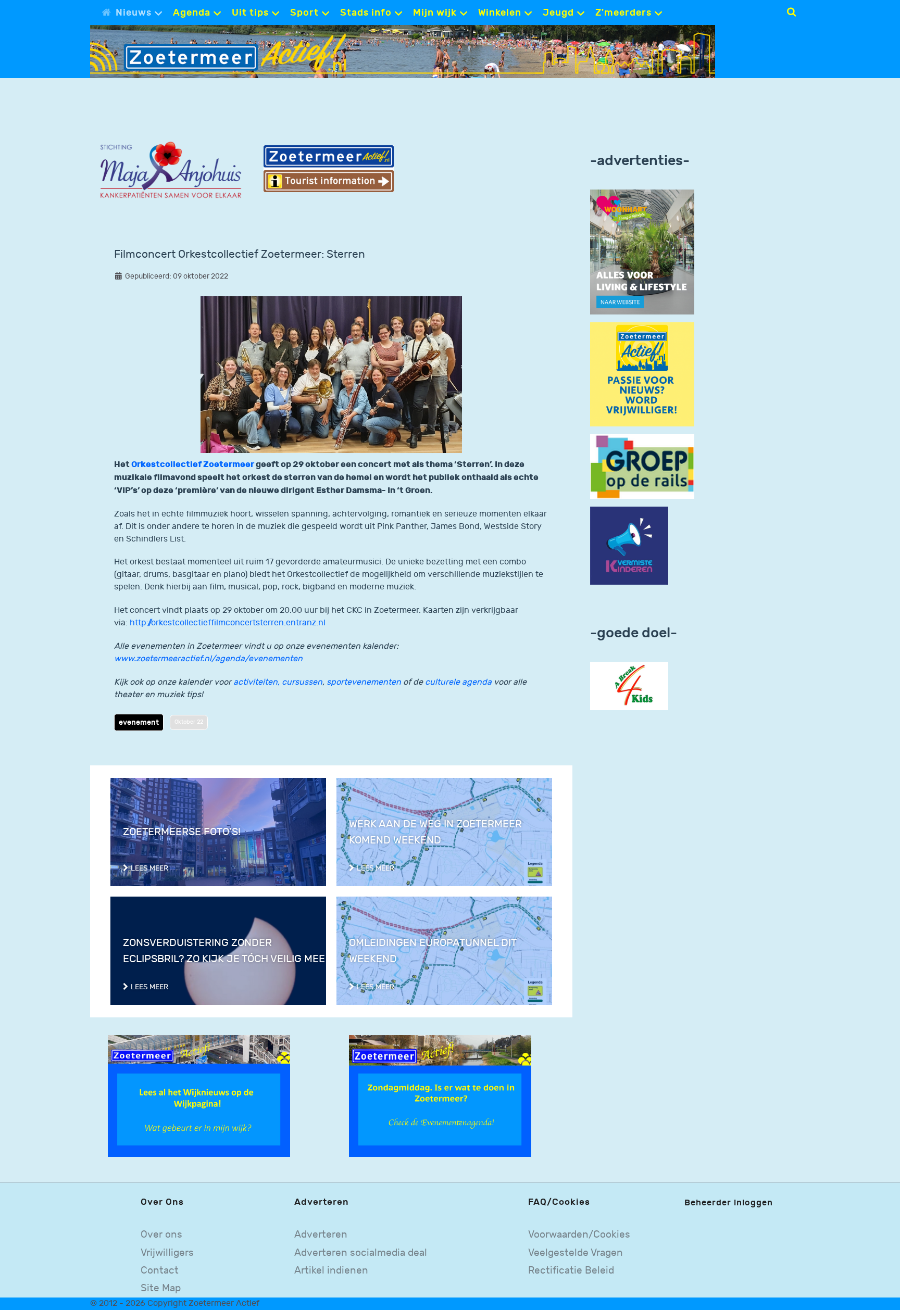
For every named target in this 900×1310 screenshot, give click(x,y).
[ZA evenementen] (440, 1096)
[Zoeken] (791, 12)
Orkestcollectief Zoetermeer (192, 464)
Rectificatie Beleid (571, 1271)
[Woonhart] (642, 252)
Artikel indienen (331, 1271)
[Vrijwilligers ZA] (642, 374)
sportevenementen (364, 682)
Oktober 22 (188, 722)
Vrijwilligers (167, 1253)
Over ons (161, 1235)
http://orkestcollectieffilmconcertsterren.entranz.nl (228, 623)
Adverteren (320, 1235)
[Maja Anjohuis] (170, 170)
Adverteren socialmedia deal (360, 1253)
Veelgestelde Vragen (575, 1253)
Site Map (161, 1288)
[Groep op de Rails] (642, 466)
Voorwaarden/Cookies (579, 1235)
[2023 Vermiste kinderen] (629, 546)
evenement (139, 722)
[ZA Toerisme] (329, 168)
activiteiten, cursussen (277, 682)
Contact (160, 1271)
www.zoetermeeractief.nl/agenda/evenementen (208, 659)
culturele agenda (458, 682)
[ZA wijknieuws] (199, 1096)
